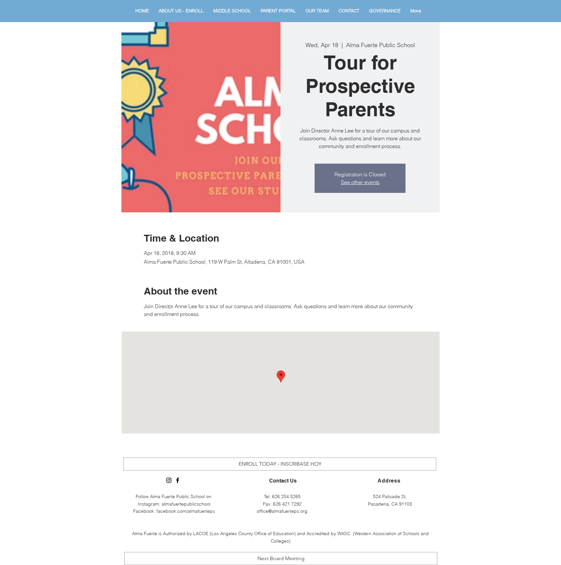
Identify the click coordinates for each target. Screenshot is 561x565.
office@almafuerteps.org (282, 511)
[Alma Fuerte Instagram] (168, 480)
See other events (360, 182)
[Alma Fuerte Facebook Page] (177, 480)
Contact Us (283, 481)
